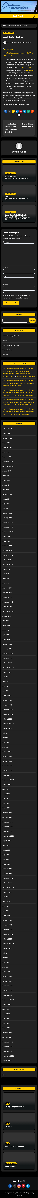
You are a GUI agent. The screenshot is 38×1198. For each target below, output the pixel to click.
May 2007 (5, 798)
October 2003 (7, 995)
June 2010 (6, 625)
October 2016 (7, 447)
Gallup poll (29, 70)
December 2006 (7, 822)
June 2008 (6, 738)
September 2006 (8, 836)
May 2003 (5, 1018)
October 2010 (7, 607)
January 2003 (7, 1037)
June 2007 (6, 794)
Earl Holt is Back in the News (26, 376)
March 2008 (6, 752)
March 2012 (6, 541)
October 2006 (7, 831)
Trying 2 (5, 340)
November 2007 (7, 770)
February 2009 (7, 700)
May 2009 (5, 686)
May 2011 (5, 583)
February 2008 (7, 756)
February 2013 (7, 513)
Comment (6, 242)
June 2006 (6, 850)
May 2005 (5, 906)
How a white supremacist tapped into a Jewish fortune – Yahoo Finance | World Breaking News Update (18, 411)
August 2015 (6, 471)
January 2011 (7, 593)
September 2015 (8, 466)
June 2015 (6, 476)
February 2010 (7, 644)
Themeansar (19, 1195)
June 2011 (5, 578)
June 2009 (6, 681)
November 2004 (7, 934)
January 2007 (7, 817)
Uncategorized (9, 32)
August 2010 (6, 616)
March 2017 (6, 443)
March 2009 (6, 695)
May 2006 (5, 855)
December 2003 (7, 986)
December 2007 (7, 766)
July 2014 (5, 490)
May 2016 (5, 452)
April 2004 (6, 967)
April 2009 (6, 691)
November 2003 (7, 990)
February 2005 (7, 920)
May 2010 (5, 630)
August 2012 (6, 536)
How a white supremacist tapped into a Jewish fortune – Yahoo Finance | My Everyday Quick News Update (18, 392)
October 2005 (7, 883)
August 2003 (6, 1004)
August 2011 (6, 569)
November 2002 (7, 1047)
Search (19, 314)
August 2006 (6, 841)
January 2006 (7, 873)
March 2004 (6, 972)
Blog (4, 1075)
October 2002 (7, 1051)
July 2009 (5, 677)
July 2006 (5, 845)
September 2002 (8, 1056)
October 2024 (7, 429)
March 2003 (6, 1028)
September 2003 (8, 1000)
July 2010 (5, 621)
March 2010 (6, 639)
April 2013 (5, 508)
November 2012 (7, 527)
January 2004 (7, 981)
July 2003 (5, 1009)
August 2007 (6, 784)
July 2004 (5, 953)
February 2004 (7, 976)
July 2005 (5, 897)
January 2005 (7, 925)
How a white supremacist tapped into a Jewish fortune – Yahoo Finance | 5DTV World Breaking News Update (18, 402)
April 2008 (6, 747)
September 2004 (8, 944)
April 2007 (5, 803)
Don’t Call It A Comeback (10, 345)
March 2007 (6, 808)
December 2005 (7, 878)
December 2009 (7, 653)
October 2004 (7, 939)
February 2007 (7, 813)
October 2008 (7, 719)
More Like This (10, 176)
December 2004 (7, 930)
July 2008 (5, 733)
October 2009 (7, 663)
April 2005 (5, 911)
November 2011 (7, 555)
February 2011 (7, 588)
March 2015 (6, 480)
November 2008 (7, 714)
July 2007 (5, 789)
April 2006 (6, 859)
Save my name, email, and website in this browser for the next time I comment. (16, 297)
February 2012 (7, 546)
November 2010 (7, 602)
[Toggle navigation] (2, 16)
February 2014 (7, 494)
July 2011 (5, 574)
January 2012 (7, 550)
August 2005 (6, 892)
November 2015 (7, 461)
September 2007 (8, 780)
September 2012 (8, 532)
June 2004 (6, 958)
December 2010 (7, 597)
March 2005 (6, 915)
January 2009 (7, 705)
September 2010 (8, 611)
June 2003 (6, 1014)
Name (5, 268)
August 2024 (6, 433)
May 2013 (5, 504)
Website (5, 284)
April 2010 (5, 635)
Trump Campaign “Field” (10, 336)
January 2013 (7, 518)
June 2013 (6, 499)
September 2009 (8, 667)
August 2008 (6, 728)
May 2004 (5, 962)
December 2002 (7, 1042)
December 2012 (7, 522)
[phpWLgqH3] (8, 49)
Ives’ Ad (8, 197)
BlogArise (29, 1193)
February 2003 (7, 1032)
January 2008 (7, 761)
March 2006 (6, 864)
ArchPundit (18, 16)
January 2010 (7, 649)
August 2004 (6, 948)
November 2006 (7, 827)
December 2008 (7, 710)
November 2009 (7, 658)
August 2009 (6, 672)
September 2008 (8, 724)
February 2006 (7, 869)
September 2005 (8, 887)
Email (5, 276)
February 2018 (7, 438)
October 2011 (6, 560)
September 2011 (7, 564)
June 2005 (6, 901)
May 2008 (5, 742)
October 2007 (7, 775)
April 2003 (5, 1023)
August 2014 (6, 485)
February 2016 (7, 457)
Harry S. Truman (26, 67)
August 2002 (6, 1061)
